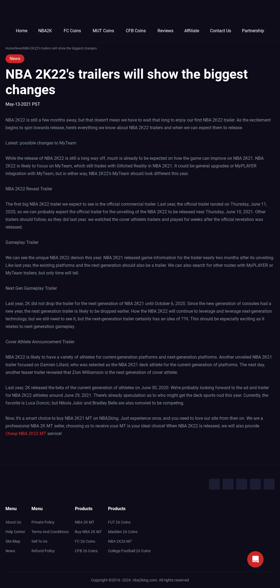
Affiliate (191, 30)
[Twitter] (228, 484)
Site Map (12, 541)
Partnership (253, 30)
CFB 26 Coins (86, 551)
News (15, 58)
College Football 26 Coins (129, 551)
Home (21, 30)
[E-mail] (269, 484)
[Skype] (255, 484)
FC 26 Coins (85, 541)
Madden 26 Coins (123, 532)
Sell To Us (39, 541)
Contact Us (220, 30)
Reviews (165, 30)
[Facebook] (214, 484)
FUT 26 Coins (119, 522)
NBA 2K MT (84, 522)
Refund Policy (43, 551)
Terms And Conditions (50, 532)
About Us (13, 522)
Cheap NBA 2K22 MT (25, 433)
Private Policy (42, 522)
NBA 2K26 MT (120, 541)
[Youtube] (241, 484)
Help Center (15, 532)
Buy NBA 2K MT (88, 532)
